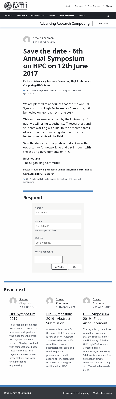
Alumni (109, 6)
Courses (8, 15)
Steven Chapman (43, 38)
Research (22, 15)
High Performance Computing (53, 90)
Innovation (38, 15)
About (81, 15)
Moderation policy (102, 393)
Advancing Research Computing (65, 23)
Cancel (59, 266)
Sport (52, 15)
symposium (28, 93)
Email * (38, 221)
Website (39, 238)
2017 (28, 90)
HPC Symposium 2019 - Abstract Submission (59, 318)
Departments (66, 15)
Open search (108, 16)
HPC (70, 90)
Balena (35, 90)
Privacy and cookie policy (76, 393)
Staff (67, 6)
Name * (39, 207)
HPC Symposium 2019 (22, 316)
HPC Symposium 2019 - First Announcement (96, 318)
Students (79, 6)
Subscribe (102, 23)
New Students (94, 6)
